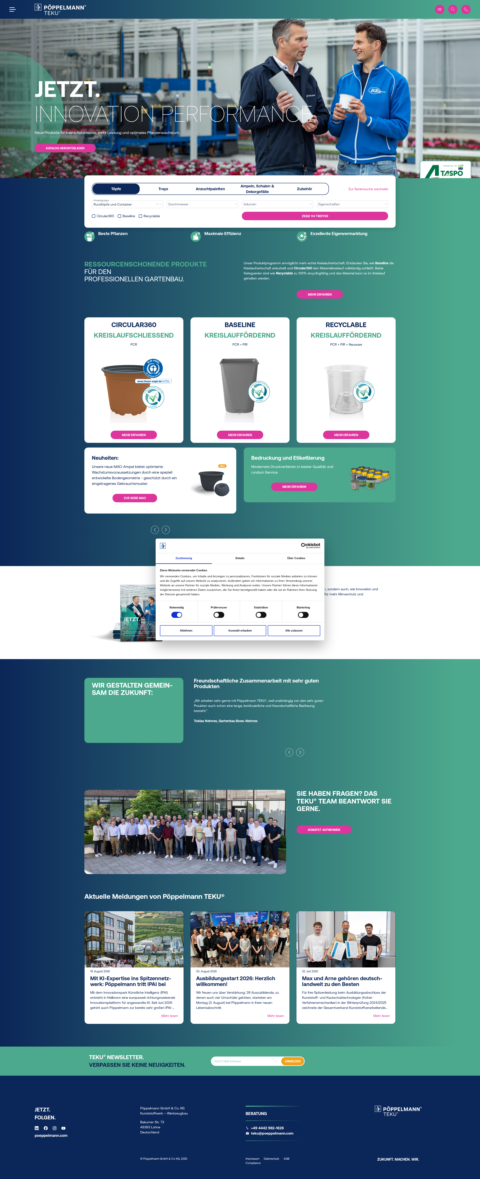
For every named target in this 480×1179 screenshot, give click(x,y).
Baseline (129, 216)
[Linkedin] (38, 1128)
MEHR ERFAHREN (134, 435)
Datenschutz (271, 1158)
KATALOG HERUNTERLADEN (65, 148)
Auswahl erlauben (240, 630)
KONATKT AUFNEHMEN (324, 829)
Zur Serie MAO (135, 498)
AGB (286, 1158)
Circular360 (105, 216)
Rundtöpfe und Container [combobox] (113, 204)
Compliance (253, 1163)
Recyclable (152, 216)
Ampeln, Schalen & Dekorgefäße (257, 189)
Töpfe (116, 189)
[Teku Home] (60, 9)
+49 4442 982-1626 (267, 1128)
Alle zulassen (294, 630)
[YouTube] (64, 1128)
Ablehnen (186, 630)
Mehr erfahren (320, 294)
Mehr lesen (169, 1016)
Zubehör (304, 189)
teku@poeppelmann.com (272, 1133)
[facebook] (47, 1128)
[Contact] (466, 9)
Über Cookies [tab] (296, 558)
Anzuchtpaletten (210, 189)
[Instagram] (55, 1128)
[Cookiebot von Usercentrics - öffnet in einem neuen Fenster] (303, 546)
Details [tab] (240, 558)
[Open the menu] (12, 9)
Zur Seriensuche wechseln (368, 189)
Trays (163, 189)
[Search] (453, 9)
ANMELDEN (293, 1061)
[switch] (219, 615)
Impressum (252, 1158)
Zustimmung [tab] (184, 558)
